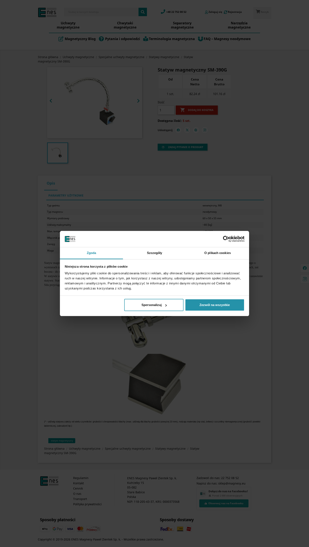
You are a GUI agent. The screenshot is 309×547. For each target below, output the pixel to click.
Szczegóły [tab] (154, 253)
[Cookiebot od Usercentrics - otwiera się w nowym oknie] (226, 239)
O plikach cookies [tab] (217, 253)
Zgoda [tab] (91, 253)
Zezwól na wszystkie (214, 305)
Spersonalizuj (151, 305)
